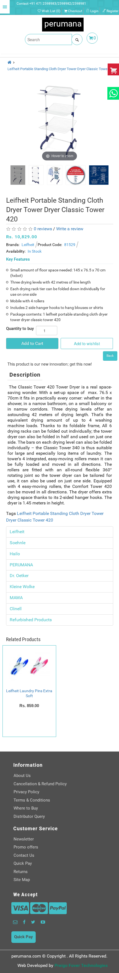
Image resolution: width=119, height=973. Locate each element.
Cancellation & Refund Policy (40, 783)
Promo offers (26, 847)
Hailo (15, 553)
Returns (21, 871)
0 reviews (43, 228)
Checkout (74, 11)
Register (112, 11)
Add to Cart (32, 343)
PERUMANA (21, 564)
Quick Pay (23, 863)
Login (94, 11)
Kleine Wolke (22, 586)
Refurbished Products (31, 619)
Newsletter (24, 839)
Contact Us (24, 855)
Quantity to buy (20, 328)
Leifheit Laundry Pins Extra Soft (29, 693)
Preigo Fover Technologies (81, 965)
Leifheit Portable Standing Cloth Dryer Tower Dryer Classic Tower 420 (61, 69)
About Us (22, 775)
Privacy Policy (26, 791)
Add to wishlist (87, 343)
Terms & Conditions (32, 800)
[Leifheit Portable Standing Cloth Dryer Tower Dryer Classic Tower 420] (18, 175)
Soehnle (17, 542)
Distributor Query (29, 816)
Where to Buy (26, 808)
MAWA (16, 597)
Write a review (69, 228)
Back (110, 356)
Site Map (22, 879)
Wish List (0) (50, 11)
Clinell (16, 608)
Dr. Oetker (19, 575)
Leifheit (28, 244)
